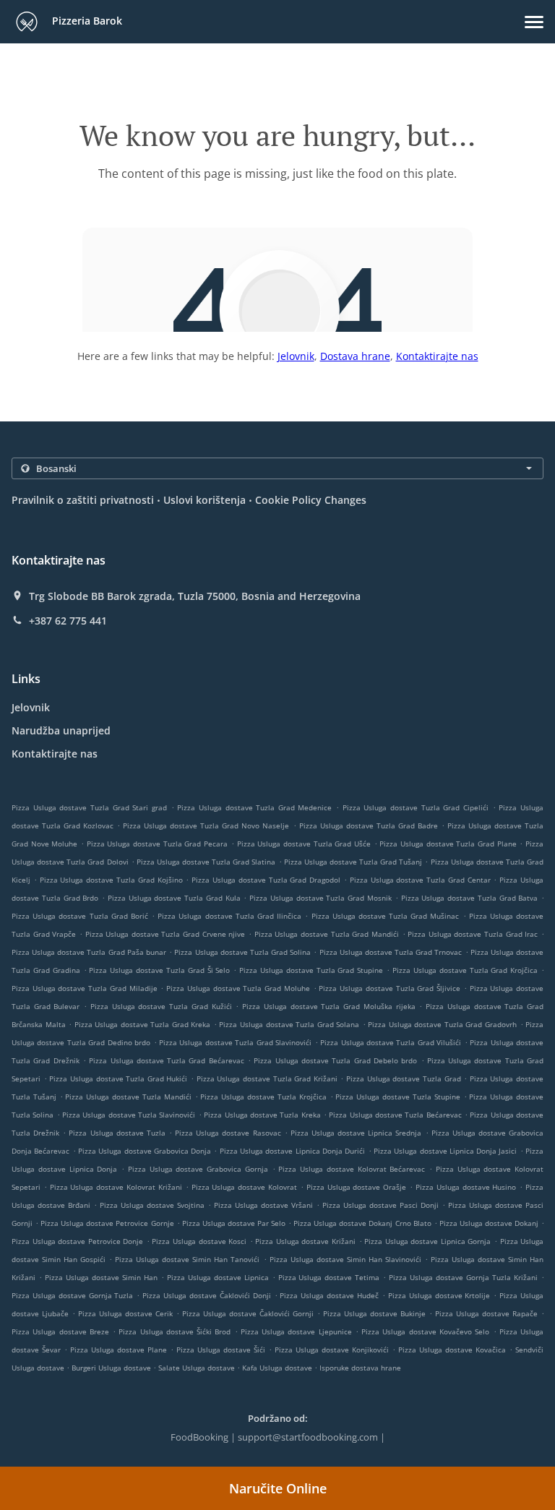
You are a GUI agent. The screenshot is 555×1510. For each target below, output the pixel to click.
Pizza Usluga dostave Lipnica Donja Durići (293, 1151)
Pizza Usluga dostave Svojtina (152, 1205)
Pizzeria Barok (85, 20)
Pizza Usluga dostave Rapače (486, 1313)
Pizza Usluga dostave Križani (305, 1241)
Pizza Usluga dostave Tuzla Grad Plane (447, 843)
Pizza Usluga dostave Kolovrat (244, 1187)
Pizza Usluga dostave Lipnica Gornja (427, 1241)
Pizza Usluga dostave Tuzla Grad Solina (242, 952)
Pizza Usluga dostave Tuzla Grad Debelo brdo (335, 1060)
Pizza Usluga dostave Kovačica (452, 1349)
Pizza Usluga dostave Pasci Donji (380, 1205)
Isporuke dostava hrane (360, 1368)
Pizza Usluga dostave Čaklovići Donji (206, 1295)
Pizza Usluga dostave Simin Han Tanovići (187, 1259)
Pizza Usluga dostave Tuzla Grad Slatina (206, 862)
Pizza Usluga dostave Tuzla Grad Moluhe (238, 988)
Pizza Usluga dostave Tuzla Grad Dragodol (266, 880)
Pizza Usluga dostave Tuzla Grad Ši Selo (159, 970)
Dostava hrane (355, 356)
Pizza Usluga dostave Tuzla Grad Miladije (85, 988)
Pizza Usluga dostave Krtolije (439, 1295)
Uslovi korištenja (204, 500)
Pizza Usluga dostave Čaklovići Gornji (248, 1313)
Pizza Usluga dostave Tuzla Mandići (128, 1096)
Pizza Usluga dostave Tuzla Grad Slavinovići (235, 1042)
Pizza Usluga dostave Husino (466, 1187)
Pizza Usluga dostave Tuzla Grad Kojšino (111, 880)
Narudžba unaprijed (61, 730)
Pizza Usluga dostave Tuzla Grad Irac (473, 934)
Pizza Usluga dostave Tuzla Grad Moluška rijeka (328, 1006)
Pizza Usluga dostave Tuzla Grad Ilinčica (229, 916)
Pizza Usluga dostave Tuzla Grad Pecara (157, 843)
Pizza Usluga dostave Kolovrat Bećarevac (351, 1169)
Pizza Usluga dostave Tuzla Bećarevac (395, 1115)
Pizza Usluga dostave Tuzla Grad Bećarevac (166, 1060)
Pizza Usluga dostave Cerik (125, 1313)
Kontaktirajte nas (437, 356)
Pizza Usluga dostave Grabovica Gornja (198, 1169)
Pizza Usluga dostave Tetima (329, 1277)
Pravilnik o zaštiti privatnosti (83, 500)
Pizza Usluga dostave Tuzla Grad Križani (267, 1078)
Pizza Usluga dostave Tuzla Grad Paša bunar (89, 952)
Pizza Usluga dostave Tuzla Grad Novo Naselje (206, 825)
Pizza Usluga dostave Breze (60, 1331)
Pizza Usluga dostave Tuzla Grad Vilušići (390, 1042)
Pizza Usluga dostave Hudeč (329, 1295)
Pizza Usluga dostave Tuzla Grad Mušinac (385, 916)
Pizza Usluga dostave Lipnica (218, 1277)
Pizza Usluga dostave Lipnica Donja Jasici (445, 1151)
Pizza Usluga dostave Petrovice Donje (77, 1241)
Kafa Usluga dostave (278, 1368)
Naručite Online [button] (278, 1488)
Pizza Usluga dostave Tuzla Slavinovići (128, 1115)
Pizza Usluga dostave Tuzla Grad (403, 1078)
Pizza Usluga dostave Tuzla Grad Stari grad (89, 807)
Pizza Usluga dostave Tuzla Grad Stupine (311, 970)
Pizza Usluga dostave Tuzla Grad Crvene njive (165, 934)
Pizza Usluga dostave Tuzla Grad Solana (289, 1024)
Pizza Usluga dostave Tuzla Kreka (262, 1115)
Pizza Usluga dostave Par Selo (233, 1223)
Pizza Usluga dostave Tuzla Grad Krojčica (465, 970)
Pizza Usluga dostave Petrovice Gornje (106, 1223)
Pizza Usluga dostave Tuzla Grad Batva (469, 898)
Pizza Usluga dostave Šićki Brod (175, 1331)
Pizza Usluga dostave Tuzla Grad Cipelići (416, 807)
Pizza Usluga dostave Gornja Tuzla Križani (463, 1277)
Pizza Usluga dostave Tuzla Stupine (397, 1096)
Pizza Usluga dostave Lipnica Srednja (356, 1133)
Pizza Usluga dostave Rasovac (227, 1133)
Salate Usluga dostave (197, 1368)
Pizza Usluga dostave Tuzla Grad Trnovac (390, 952)
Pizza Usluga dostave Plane (118, 1349)
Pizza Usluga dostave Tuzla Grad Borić (80, 916)
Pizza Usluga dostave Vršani (263, 1205)
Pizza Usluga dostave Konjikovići (332, 1349)
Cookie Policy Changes (310, 500)
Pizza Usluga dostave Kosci (199, 1241)
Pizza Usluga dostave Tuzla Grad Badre (368, 825)
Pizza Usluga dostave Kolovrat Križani (116, 1187)
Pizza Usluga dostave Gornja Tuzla (72, 1295)
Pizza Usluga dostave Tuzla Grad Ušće (304, 843)
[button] (534, 22)
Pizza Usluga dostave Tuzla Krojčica (263, 1096)
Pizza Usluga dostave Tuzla (117, 1133)
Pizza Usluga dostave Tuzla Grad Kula (174, 898)
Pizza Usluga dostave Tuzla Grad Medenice (254, 807)
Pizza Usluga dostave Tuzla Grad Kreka (142, 1024)
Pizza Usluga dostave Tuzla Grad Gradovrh (442, 1024)
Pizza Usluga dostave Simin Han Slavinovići (345, 1259)
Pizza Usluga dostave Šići (220, 1349)
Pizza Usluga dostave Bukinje (374, 1313)
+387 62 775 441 (68, 620)
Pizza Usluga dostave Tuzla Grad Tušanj (353, 862)
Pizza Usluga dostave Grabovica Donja (144, 1151)
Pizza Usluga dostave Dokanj (488, 1223)
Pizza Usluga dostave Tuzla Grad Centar (420, 880)
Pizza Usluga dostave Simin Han (101, 1277)
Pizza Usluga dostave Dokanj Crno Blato (362, 1223)
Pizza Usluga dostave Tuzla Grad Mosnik (320, 898)
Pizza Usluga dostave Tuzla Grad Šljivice (389, 988)
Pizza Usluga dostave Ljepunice (296, 1331)
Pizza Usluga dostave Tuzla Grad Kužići (161, 1006)
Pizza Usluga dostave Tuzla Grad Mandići (326, 934)
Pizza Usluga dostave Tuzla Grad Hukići (118, 1078)
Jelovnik (296, 356)
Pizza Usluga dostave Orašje (356, 1187)
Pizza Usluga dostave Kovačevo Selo (425, 1331)
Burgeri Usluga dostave (112, 1368)
